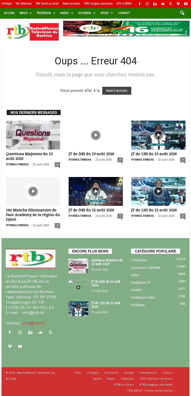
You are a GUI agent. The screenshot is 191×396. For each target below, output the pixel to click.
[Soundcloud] (163, 4)
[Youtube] (186, 4)
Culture (167, 372)
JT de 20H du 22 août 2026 (91, 210)
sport (104, 13)
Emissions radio (143, 297)
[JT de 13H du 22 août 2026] (158, 191)
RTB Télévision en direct (156, 378)
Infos (23, 13)
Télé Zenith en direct (47, 3)
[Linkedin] (155, 4)
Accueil (9, 13)
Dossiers (84, 13)
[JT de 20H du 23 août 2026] (96, 135)
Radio (64, 13)
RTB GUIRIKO (124, 3)
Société (136, 290)
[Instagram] (147, 4)
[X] (170, 4)
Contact (124, 13)
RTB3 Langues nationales (98, 3)
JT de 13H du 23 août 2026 (154, 154)
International (148, 372)
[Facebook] (140, 4)
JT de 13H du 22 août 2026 (154, 210)
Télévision (44, 13)
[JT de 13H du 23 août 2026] (158, 135)
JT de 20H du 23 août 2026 (91, 154)
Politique (6, 3)
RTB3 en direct (124, 384)
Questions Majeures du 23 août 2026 (107, 262)
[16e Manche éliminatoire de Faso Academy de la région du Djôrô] (33, 191)
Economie (111, 372)
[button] (182, 13)
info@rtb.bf (33, 323)
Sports (97, 378)
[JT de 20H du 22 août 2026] (96, 191)
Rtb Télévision (24, 3)
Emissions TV (141, 282)
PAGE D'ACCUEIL (117, 91)
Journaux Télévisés (145, 267)
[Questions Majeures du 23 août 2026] (33, 135)
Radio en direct (71, 3)
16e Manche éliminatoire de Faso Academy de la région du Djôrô (33, 215)
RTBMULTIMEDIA (17, 164)
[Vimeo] (178, 4)
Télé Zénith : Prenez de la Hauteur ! (151, 390)
